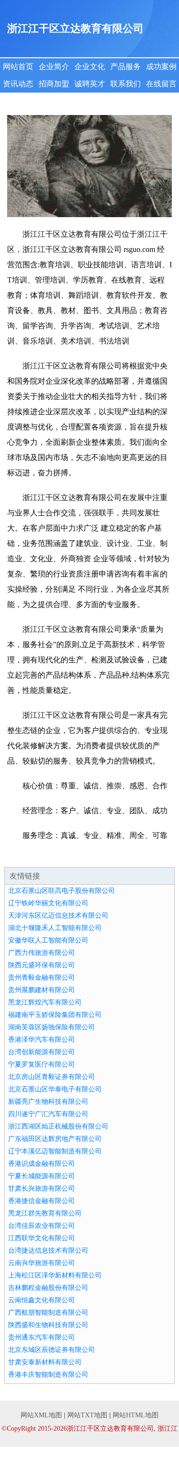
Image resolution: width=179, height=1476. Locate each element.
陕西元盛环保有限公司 (41, 965)
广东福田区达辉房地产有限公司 (55, 1138)
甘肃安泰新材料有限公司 (45, 1362)
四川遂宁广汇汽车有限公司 (48, 1114)
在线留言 (161, 84)
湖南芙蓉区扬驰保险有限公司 (51, 1027)
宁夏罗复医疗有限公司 (41, 1064)
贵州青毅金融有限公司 (41, 977)
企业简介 (54, 67)
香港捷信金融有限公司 (41, 1200)
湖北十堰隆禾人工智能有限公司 (55, 928)
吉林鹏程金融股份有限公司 (48, 1287)
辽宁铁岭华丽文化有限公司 (48, 903)
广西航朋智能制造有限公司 (48, 1312)
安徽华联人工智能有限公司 (48, 940)
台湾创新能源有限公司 (41, 1052)
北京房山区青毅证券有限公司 (51, 1076)
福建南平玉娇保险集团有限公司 (55, 1014)
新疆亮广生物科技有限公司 (48, 1101)
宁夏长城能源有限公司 (41, 1176)
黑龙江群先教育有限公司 (45, 1213)
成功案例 (161, 67)
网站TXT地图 (87, 1415)
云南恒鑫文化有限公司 (41, 1300)
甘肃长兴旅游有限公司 (41, 1188)
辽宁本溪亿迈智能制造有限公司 (55, 1151)
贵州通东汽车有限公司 (41, 1337)
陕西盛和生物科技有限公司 (48, 1325)
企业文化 (89, 67)
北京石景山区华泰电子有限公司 (55, 1089)
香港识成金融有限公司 (41, 1163)
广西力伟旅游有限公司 (41, 952)
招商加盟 (54, 84)
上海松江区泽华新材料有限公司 (55, 1275)
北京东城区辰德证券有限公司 (51, 1349)
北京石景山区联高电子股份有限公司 (61, 890)
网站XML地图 (41, 1415)
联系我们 (125, 84)
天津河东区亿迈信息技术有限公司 (58, 915)
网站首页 (18, 67)
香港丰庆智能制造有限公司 (48, 1374)
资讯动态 (18, 84)
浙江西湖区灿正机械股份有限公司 (58, 1126)
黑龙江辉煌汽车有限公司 (45, 1002)
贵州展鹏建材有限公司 (41, 990)
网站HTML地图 (135, 1415)
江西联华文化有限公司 (41, 1238)
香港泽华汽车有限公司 (41, 1039)
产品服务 (125, 67)
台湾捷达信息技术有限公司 (48, 1250)
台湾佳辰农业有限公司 (41, 1225)
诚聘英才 (89, 84)
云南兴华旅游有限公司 (41, 1263)
